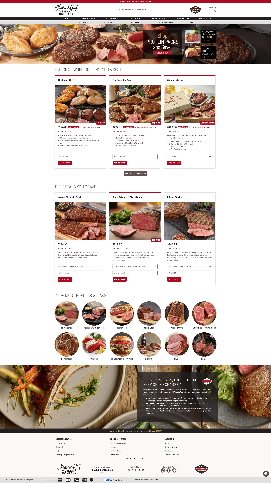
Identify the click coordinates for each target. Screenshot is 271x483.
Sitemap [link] (156, 480)
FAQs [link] (58, 451)
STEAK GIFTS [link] (205, 18)
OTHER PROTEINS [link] (159, 18)
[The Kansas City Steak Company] (69, 469)
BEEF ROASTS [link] (112, 18)
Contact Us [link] (59, 447)
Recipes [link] (113, 447)
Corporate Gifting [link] (171, 447)
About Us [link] (168, 443)
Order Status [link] (60, 443)
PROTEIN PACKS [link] (89, 18)
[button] (266, 474)
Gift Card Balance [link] (116, 451)
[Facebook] (168, 470)
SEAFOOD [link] (135, 18)
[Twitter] (163, 470)
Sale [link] (191, 22)
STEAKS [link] (66, 18)
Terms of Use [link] (138, 480)
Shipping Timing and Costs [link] (65, 455)
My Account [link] (115, 455)
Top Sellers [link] (83, 22)
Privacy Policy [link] (148, 480)
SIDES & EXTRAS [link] (182, 18)
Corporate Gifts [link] (136, 22)
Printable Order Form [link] (172, 455)
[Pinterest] (174, 470)
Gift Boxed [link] (108, 22)
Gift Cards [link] (168, 451)
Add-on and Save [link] (166, 22)
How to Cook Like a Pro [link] (118, 443)
